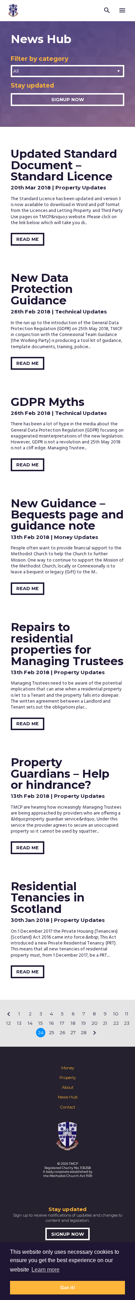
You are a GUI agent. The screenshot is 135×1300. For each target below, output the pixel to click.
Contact (67, 1107)
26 (62, 1032)
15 (40, 1023)
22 (116, 1023)
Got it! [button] (67, 1287)
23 (126, 1023)
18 (73, 1023)
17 (62, 1023)
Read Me (27, 239)
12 (8, 1023)
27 (73, 1032)
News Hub (68, 1097)
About (67, 1087)
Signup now (67, 99)
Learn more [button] (46, 1270)
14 (30, 1023)
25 (51, 1032)
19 (83, 1023)
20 (94, 1023)
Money (67, 1067)
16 (51, 1023)
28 (84, 1032)
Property (68, 1077)
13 (19, 1023)
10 (115, 1013)
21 (105, 1023)
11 (126, 1013)
